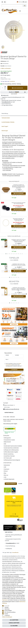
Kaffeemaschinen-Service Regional (12, 460)
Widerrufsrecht (7, 441)
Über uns (6, 475)
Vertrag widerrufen (11, 483)
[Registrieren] (5, 2)
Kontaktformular (9, 412)
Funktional (7, 615)
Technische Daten (6, 117)
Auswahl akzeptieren (14, 622)
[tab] (14, 113)
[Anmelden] (2, 2)
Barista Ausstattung (8, 454)
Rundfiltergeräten (5, 572)
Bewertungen (5, 130)
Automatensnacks (16, 561)
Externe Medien (8, 610)
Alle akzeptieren (14, 620)
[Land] (17, 2)
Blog (5, 473)
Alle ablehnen (14, 625)
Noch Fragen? (5, 126)
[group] (5, 188)
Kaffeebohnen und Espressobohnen (9, 559)
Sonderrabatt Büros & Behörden (11, 448)
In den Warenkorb (18, 88)
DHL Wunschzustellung (10, 612)
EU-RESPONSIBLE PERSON (8, 122)
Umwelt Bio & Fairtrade (9, 456)
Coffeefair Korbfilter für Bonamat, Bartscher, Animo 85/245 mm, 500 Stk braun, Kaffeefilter (18, 186)
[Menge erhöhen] (5, 87)
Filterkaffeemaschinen (16, 567)
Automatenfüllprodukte (7, 561)
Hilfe (5, 444)
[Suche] (25, 5)
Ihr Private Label (7, 458)
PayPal (6, 613)
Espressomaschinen (6, 570)
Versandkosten (12, 81)
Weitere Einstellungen (7, 617)
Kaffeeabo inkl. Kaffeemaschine (11, 450)
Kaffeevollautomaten (14, 565)
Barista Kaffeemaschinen (17, 568)
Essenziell (7, 605)
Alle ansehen (14, 260)
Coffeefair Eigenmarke (9, 479)
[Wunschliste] (20, 2)
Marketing (7, 609)
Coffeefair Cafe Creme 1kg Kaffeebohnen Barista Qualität (18, 265)
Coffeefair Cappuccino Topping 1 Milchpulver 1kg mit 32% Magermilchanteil (18, 240)
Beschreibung (5, 113)
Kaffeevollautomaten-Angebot (11, 452)
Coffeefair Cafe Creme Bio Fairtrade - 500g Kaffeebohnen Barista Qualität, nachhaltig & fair (18, 289)
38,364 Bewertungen (14, 516)
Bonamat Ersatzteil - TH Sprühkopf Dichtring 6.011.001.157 (18, 219)
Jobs (5, 477)
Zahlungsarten (7, 437)
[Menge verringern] (5, 89)
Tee (21, 561)
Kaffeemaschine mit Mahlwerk (17, 570)
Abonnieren (14, 369)
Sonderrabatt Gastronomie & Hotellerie (13, 446)
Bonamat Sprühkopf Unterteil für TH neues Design (18, 203)
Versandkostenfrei (10, 543)
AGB (5, 467)
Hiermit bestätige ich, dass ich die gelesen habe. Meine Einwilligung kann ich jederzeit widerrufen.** (14, 365)
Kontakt (20, 483)
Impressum (6, 469)
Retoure (6, 471)
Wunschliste (5, 95)
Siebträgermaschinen (6, 568)
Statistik (6, 607)
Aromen (4, 563)
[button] (14, 92)
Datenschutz (7, 465)
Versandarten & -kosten (9, 439)
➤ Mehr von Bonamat (6, 68)
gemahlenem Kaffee (20, 558)
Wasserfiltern (13, 572)
